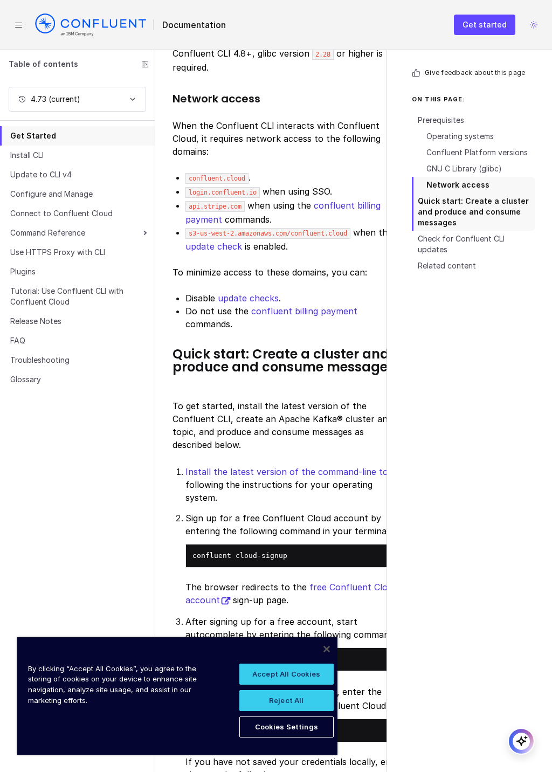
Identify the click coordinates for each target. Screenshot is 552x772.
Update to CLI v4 (41, 174)
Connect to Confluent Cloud (61, 213)
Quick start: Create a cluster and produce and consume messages (473, 211)
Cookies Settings (286, 726)
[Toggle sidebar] (145, 64)
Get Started (33, 135)
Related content (447, 265)
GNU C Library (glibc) (464, 168)
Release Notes (35, 321)
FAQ (17, 340)
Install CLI (27, 155)
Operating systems (460, 136)
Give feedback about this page (475, 72)
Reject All (286, 700)
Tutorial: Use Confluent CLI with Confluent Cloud (66, 296)
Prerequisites (441, 120)
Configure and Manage (51, 193)
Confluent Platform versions (477, 152)
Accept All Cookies (286, 674)
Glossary (25, 379)
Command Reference (47, 232)
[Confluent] (90, 25)
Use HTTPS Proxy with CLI (57, 252)
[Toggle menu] (18, 25)
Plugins (23, 271)
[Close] (326, 649)
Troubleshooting (40, 359)
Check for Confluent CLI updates (461, 244)
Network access (457, 184)
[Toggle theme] (533, 25)
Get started (485, 24)
